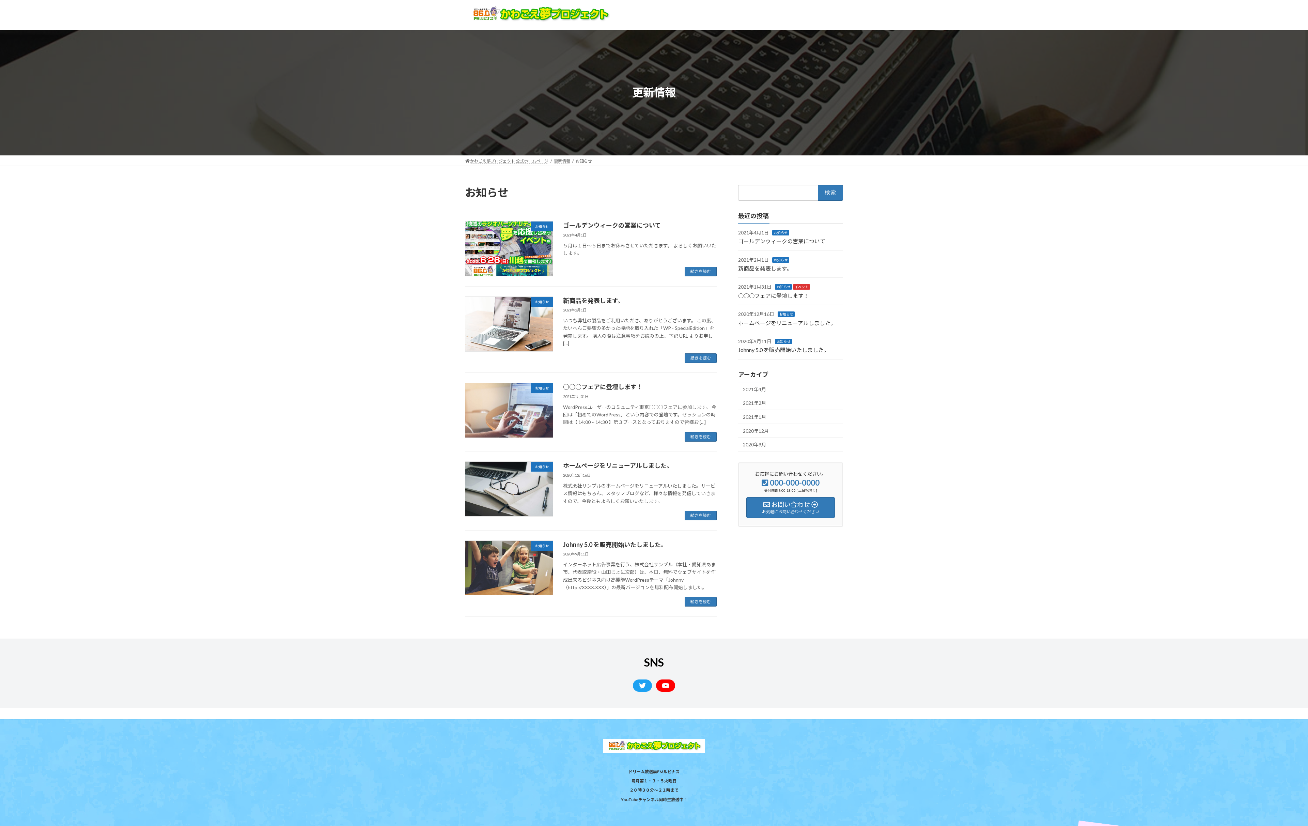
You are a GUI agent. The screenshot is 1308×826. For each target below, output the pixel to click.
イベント (801, 287)
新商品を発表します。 (593, 300)
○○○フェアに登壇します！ (603, 387)
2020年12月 (756, 430)
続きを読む (700, 271)
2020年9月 (754, 444)
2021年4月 (754, 389)
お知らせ (781, 232)
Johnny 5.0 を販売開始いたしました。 (615, 544)
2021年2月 (754, 403)
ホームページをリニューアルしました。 (618, 465)
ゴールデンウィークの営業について (612, 225)
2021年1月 (754, 417)
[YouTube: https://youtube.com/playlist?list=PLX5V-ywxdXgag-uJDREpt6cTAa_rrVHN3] (665, 685)
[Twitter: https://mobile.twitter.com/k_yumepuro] (642, 685)
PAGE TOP (1273, 794)
